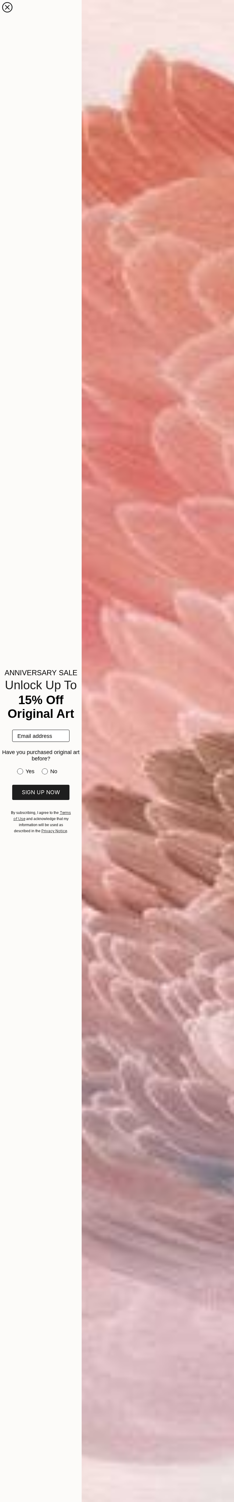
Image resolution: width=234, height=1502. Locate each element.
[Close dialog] (7, 7)
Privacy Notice (54, 831)
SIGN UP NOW (41, 792)
